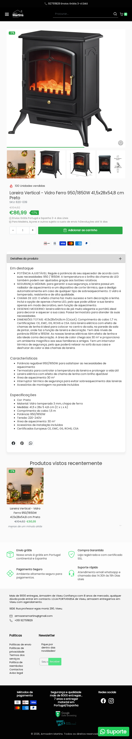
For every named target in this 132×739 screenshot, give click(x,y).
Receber (55, 661)
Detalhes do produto (24, 259)
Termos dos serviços (17, 656)
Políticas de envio (20, 644)
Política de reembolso (16, 664)
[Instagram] (111, 701)
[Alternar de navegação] (6, 14)
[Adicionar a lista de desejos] (120, 143)
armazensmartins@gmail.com (34, 616)
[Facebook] (103, 701)
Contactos (16, 669)
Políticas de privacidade (16, 649)
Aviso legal (16, 673)
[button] (123, 14)
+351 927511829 (24, 620)
